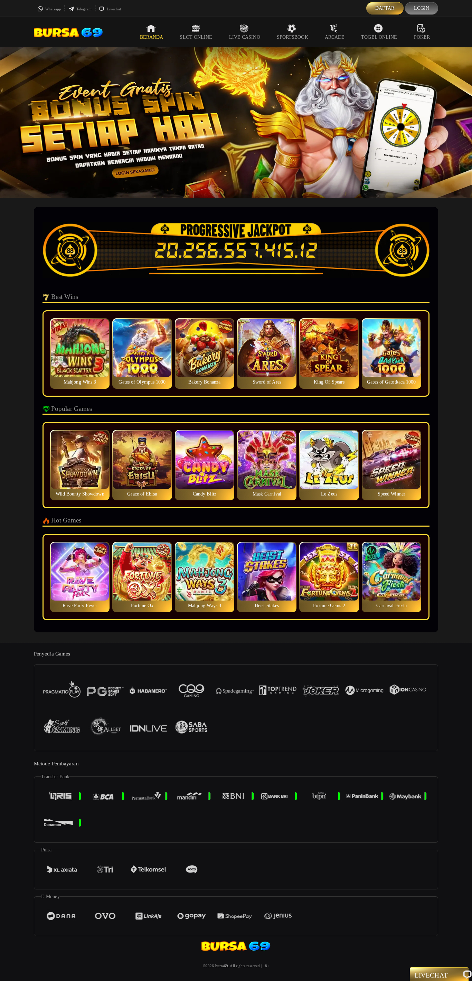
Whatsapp (52, 9)
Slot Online (196, 37)
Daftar (385, 8)
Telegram (83, 9)
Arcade (335, 37)
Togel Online (379, 37)
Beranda (151, 37)
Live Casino (244, 37)
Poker (422, 37)
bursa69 (221, 966)
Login (421, 8)
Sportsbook (292, 37)
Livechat (113, 9)
